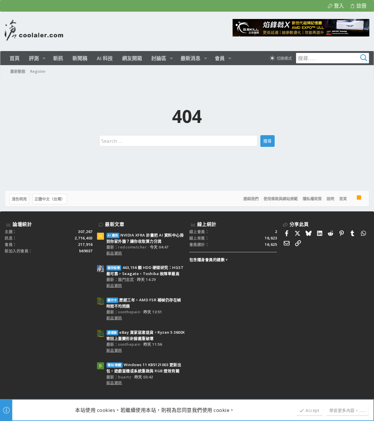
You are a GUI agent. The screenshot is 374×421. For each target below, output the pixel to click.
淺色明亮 (19, 198)
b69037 (86, 250)
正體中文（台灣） (49, 198)
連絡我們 (251, 198)
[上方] (352, 199)
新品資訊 (114, 253)
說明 (330, 198)
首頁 (343, 198)
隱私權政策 (312, 198)
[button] (44, 58)
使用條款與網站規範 (281, 198)
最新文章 (114, 224)
